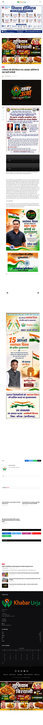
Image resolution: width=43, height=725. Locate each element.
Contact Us (36, 640)
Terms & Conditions (28, 640)
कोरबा (3, 529)
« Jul (2, 628)
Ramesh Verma (8, 76)
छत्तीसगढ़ (3, 601)
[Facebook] (3, 111)
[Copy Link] (3, 119)
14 (27, 621)
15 (32, 621)
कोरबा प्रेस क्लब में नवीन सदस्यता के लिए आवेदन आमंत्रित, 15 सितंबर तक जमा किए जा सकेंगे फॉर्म (23, 549)
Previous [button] (7, 284)
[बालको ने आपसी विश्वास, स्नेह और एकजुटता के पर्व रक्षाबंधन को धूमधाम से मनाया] (11, 461)
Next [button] (38, 284)
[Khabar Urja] (21, 2)
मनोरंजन (3, 606)
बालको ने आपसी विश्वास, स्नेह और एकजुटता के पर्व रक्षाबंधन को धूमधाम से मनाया (11, 468)
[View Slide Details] (21, 19)
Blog (2, 597)
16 (38, 621)
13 (21, 621)
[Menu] (3, 2)
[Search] (40, 2)
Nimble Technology (27, 643)
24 (4, 624)
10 (4, 621)
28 (27, 624)
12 (15, 621)
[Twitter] (3, 114)
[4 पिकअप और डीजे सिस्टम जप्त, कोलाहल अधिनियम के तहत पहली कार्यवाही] (21, 92)
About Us (6, 640)
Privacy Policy (12, 640)
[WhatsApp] (3, 117)
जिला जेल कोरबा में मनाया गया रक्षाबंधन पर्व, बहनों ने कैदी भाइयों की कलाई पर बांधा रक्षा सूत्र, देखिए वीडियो (31, 468)
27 (21, 624)
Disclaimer (19, 640)
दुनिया (3, 603)
